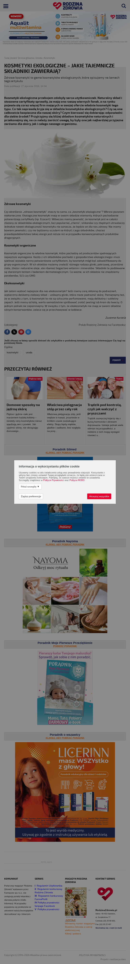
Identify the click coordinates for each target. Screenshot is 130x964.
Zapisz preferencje (31, 496)
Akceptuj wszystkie (99, 496)
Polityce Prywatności (53, 480)
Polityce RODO (76, 480)
